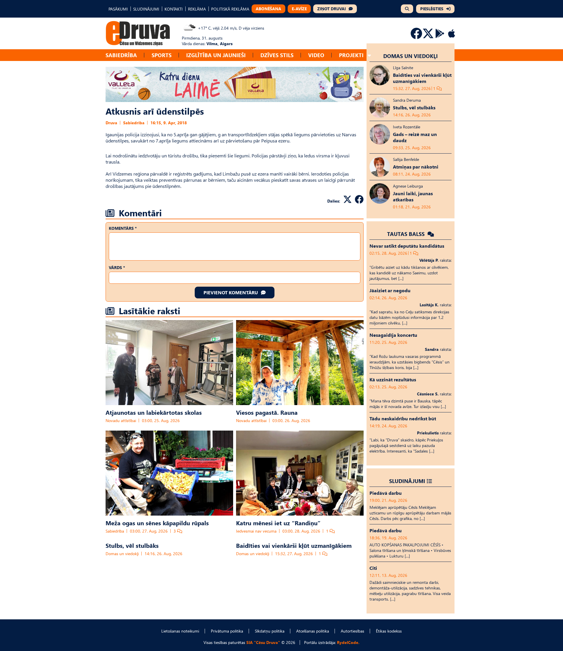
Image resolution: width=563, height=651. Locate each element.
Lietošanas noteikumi (180, 631)
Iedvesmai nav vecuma (256, 531)
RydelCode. (348, 642)
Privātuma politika (227, 631)
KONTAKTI (174, 9)
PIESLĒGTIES (431, 8)
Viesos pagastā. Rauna (267, 412)
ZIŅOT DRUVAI (331, 8)
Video (316, 55)
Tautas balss (406, 233)
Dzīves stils (277, 55)
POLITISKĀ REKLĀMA (230, 9)
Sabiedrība (121, 55)
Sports (162, 55)
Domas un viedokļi (122, 553)
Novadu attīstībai (121, 420)
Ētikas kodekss (389, 631)
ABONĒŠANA (268, 8)
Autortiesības (352, 631)
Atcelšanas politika (312, 631)
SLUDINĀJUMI (146, 9)
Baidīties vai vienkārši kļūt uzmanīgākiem (294, 545)
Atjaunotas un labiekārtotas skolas (154, 412)
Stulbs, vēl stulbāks (132, 545)
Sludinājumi (407, 481)
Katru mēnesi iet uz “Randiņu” (278, 523)
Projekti (351, 55)
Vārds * (117, 267)
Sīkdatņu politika (269, 631)
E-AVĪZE (299, 8)
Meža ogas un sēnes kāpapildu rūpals (157, 523)
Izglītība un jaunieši (216, 55)
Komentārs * (123, 228)
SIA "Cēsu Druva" (263, 642)
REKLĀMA (197, 9)
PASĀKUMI (118, 9)
